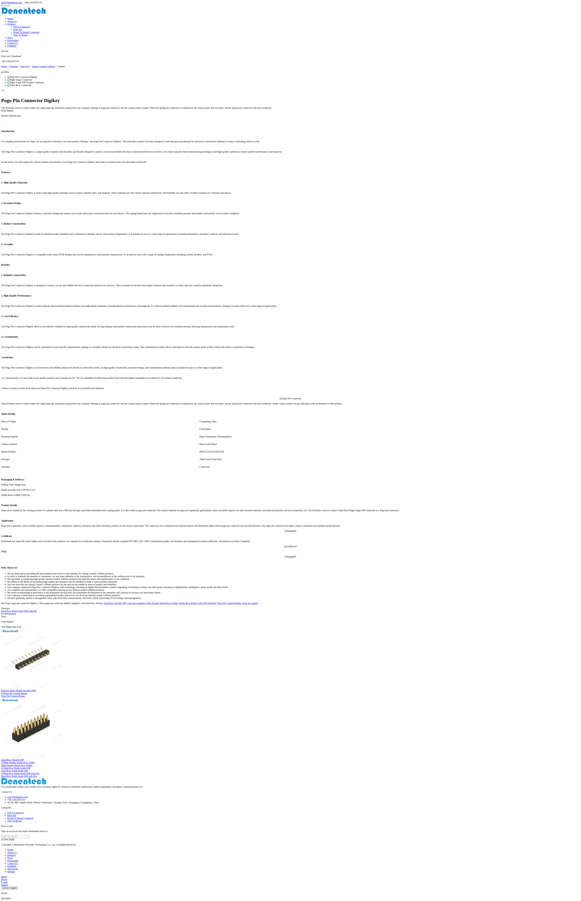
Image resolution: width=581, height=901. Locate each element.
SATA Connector (21, 27)
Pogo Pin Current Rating (229, 603)
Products (11, 24)
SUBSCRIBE (8, 839)
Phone (4, 879)
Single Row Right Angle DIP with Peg (197, 603)
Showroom (12, 869)
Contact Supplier (9, 888)
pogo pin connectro (136, 603)
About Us (12, 21)
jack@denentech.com (11, 2)
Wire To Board (20, 35)
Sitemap (11, 871)
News (10, 37)
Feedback (11, 46)
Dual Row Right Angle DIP (14, 770)
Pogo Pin (17, 29)
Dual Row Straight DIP (115, 603)
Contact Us (12, 43)
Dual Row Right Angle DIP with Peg (19, 611)
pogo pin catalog (250, 603)
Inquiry (4, 885)
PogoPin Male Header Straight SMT (18, 690)
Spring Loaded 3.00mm (43, 66)
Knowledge (12, 40)
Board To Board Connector (26, 32)
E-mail (4, 882)
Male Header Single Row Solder (162, 603)
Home (10, 18)
